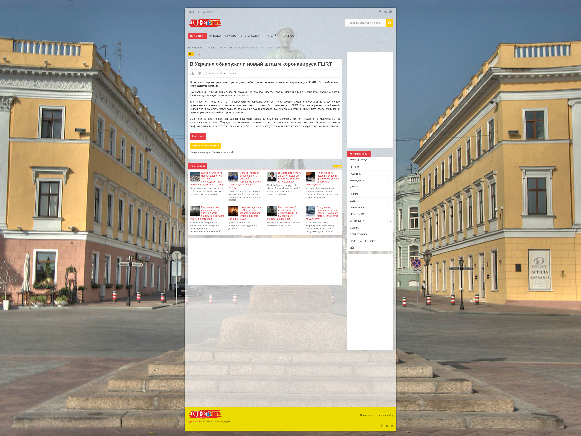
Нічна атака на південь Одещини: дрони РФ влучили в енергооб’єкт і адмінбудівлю (323, 179)
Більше (337, 166)
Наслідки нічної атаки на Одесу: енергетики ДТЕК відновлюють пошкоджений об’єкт (282, 213)
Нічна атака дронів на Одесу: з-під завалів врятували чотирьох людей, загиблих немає (244, 213)
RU (198, 54)
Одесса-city (194, 421)
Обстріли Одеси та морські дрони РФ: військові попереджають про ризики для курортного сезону (206, 179)
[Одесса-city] (205, 22)
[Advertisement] (265, 261)
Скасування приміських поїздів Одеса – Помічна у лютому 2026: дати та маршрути (322, 213)
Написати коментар (207, 145)
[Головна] (189, 47)
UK (191, 54)
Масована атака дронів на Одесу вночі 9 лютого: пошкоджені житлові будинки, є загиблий (207, 213)
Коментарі (198, 136)
